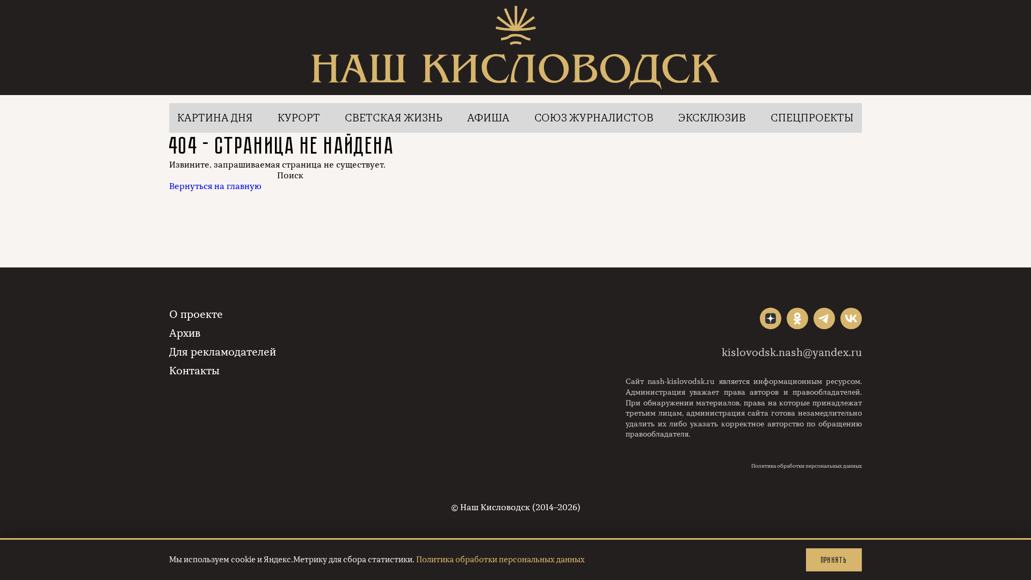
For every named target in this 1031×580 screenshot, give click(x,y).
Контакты (194, 371)
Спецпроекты (812, 118)
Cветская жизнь (393, 118)
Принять (834, 560)
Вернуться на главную (215, 186)
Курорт (299, 118)
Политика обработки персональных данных (806, 466)
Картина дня (215, 118)
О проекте (196, 314)
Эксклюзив (712, 118)
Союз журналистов (594, 118)
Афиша (488, 118)
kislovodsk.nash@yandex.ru (792, 352)
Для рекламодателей (222, 352)
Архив (184, 333)
